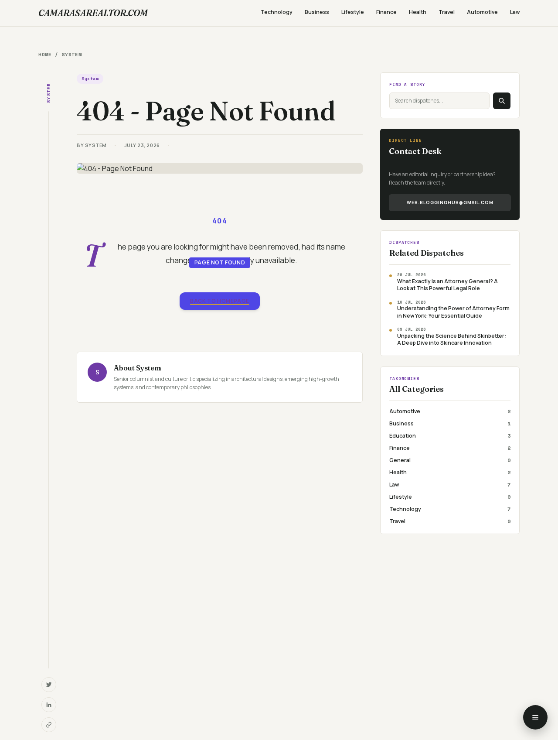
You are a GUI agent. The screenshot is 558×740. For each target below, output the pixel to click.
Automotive (482, 12)
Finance (386, 12)
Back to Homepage (219, 301)
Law (515, 12)
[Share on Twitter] (48, 684)
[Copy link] (48, 724)
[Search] (501, 100)
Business (317, 12)
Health (417, 12)
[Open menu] (535, 717)
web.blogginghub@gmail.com (450, 202)
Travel (447, 12)
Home (44, 54)
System (72, 54)
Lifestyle (352, 12)
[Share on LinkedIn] (48, 704)
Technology (277, 12)
